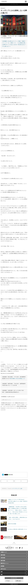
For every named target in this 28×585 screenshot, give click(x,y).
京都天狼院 (3, 557)
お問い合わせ (3, 568)
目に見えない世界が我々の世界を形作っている (17, 529)
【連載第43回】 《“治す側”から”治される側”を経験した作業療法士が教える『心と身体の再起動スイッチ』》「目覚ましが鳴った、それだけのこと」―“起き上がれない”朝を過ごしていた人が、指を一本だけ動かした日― (17, 510)
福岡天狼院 (3, 560)
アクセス (8, 580)
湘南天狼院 (3, 554)
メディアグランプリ (16, 488)
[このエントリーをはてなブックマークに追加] (3, 474)
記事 (21, 488)
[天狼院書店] (4, 1)
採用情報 (2, 566)
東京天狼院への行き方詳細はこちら (17, 378)
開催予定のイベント (5, 563)
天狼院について (4, 552)
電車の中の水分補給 (12, 523)
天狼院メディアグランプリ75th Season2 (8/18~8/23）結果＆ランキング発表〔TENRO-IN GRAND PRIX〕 (17, 501)
